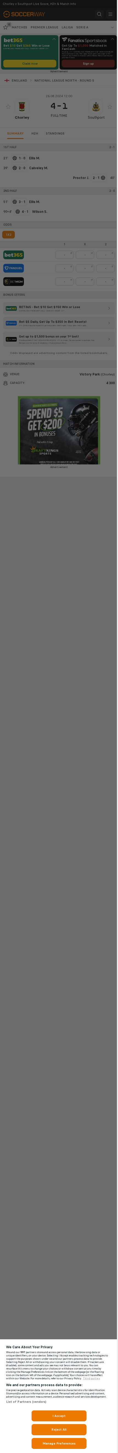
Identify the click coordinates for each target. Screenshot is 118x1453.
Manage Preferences (59, 1443)
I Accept (59, 1416)
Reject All (58, 1429)
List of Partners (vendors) (26, 1402)
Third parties (91, 1378)
